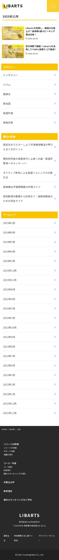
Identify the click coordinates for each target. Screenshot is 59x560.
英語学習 (8, 113)
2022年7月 (9, 356)
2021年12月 (9, 403)
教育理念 (8, 491)
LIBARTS (13, 5)
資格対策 (8, 122)
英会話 (6, 103)
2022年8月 (9, 346)
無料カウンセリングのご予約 (18, 499)
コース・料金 (10, 463)
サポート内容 (9, 451)
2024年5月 (9, 242)
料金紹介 (7, 470)
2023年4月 (9, 299)
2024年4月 (9, 251)
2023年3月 (9, 308)
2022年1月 (9, 394)
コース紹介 (8, 467)
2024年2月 (9, 261)
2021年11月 (9, 413)
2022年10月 (9, 327)
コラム (6, 84)
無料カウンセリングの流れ (15, 473)
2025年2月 (9, 223)
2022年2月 (9, 384)
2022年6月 (9, 365)
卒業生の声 (9, 482)
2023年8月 (9, 289)
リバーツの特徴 (11, 444)
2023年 (12, 429)
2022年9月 (9, 337)
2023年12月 (9, 270)
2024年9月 (9, 232)
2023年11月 (9, 280)
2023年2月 (9, 318)
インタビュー (10, 75)
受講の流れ (8, 454)
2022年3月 (9, 375)
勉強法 (6, 94)
